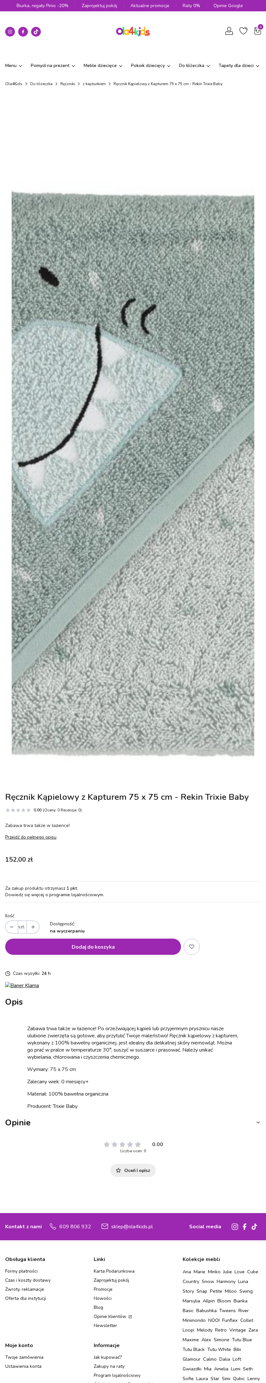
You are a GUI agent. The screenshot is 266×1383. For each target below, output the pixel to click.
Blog (98, 1307)
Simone (221, 1339)
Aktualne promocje (149, 6)
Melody (204, 1330)
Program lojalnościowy (117, 1375)
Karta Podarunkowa (114, 1271)
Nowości (103, 1298)
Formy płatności (21, 1271)
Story (188, 1291)
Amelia (221, 1369)
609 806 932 (75, 1226)
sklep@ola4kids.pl (132, 1226)
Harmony (226, 1281)
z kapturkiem (94, 83)
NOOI (214, 1320)
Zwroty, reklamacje (24, 1289)
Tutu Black (194, 1349)
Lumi (235, 1369)
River (243, 1310)
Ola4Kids (13, 83)
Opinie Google (228, 6)
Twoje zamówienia (24, 1357)
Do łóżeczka (41, 83)
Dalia (224, 1359)
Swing (246, 1291)
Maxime (191, 1339)
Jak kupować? (108, 1357)
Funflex (230, 1320)
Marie (199, 1271)
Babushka (206, 1310)
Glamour (191, 1359)
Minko (214, 1271)
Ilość (9, 916)
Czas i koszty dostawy (28, 1280)
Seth (248, 1369)
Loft (237, 1359)
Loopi (188, 1330)
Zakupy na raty (109, 1366)
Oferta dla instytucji (25, 1298)
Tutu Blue (242, 1339)
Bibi (237, 1349)
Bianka (241, 1301)
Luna (243, 1281)
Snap (202, 1291)
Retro (221, 1330)
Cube (252, 1271)
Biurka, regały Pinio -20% (42, 6)
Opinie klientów (110, 1316)
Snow (208, 1281)
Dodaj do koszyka (93, 946)
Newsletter (105, 1325)
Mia (208, 1369)
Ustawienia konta (23, 1366)
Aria (187, 1271)
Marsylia (191, 1301)
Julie (227, 1271)
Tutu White (219, 1349)
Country (191, 1281)
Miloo (231, 1291)
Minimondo (194, 1320)
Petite (216, 1291)
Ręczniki (67, 83)
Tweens (227, 1310)
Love (240, 1271)
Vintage (237, 1330)
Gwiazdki (192, 1369)
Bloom (224, 1301)
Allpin (209, 1301)
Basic (188, 1310)
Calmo (210, 1359)
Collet (246, 1320)
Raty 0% (191, 6)
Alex (206, 1339)
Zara (253, 1330)
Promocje (103, 1289)
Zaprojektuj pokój (99, 6)
